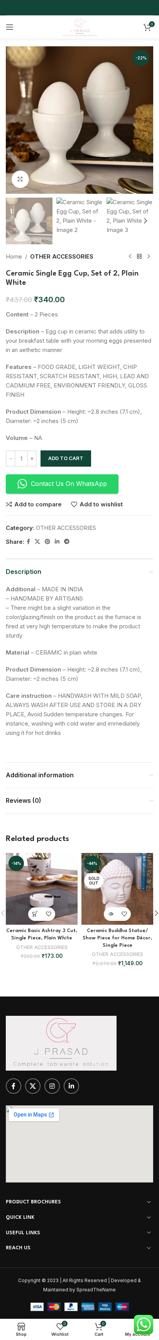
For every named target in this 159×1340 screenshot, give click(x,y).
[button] (13, 120)
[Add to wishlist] (48, 914)
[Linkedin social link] (57, 541)
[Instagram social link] (52, 1086)
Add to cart (65, 458)
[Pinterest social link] (47, 541)
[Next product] (148, 256)
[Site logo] (79, 26)
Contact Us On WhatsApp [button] (69, 483)
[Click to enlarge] (20, 179)
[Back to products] (139, 256)
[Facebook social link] (28, 541)
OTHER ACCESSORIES (61, 256)
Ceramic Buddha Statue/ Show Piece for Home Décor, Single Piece (117, 938)
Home (14, 256)
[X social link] (37, 541)
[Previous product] (130, 256)
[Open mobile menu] (9, 27)
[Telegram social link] (67, 541)
